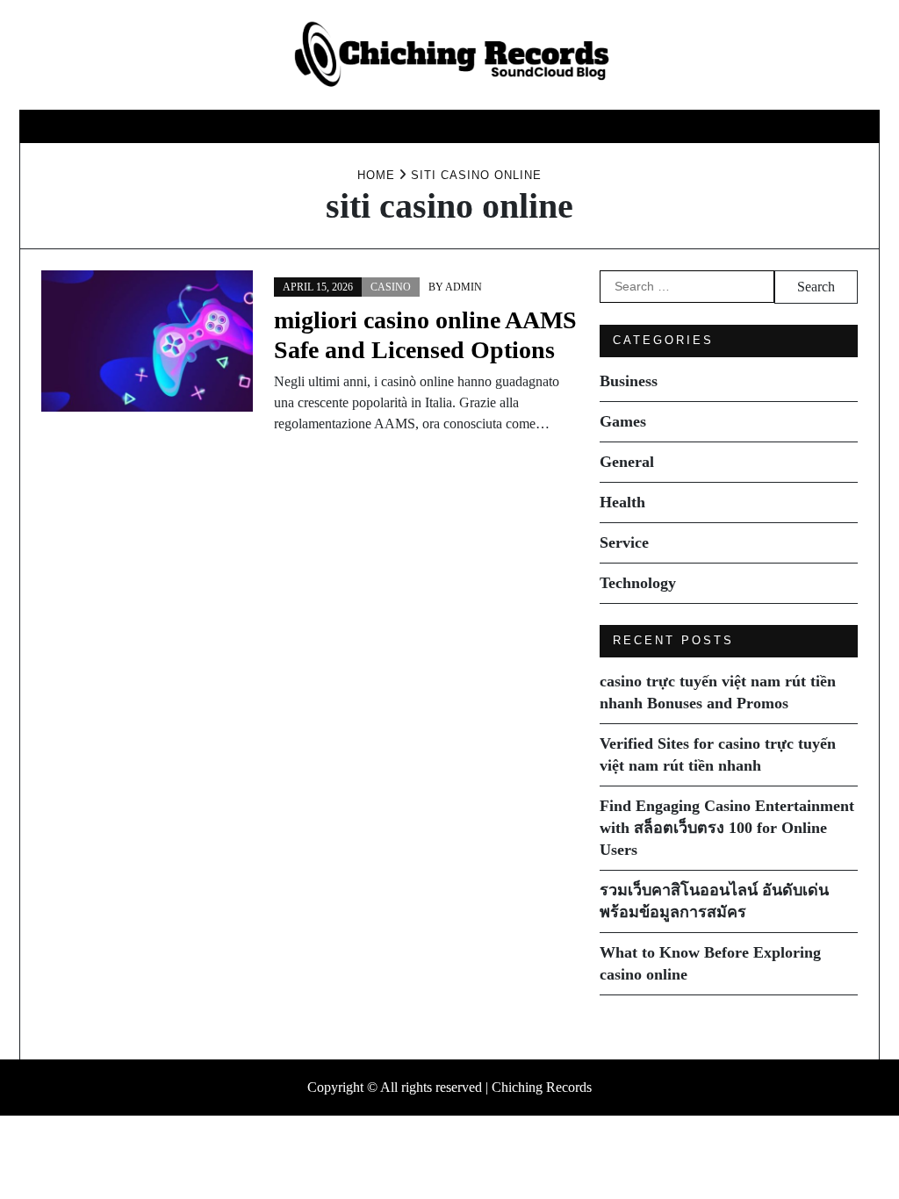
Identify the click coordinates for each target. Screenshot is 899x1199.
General (387, 125)
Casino (390, 287)
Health (476, 125)
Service (560, 125)
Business (217, 125)
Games (302, 125)
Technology (666, 125)
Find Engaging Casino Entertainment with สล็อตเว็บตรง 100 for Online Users (727, 827)
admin (463, 287)
